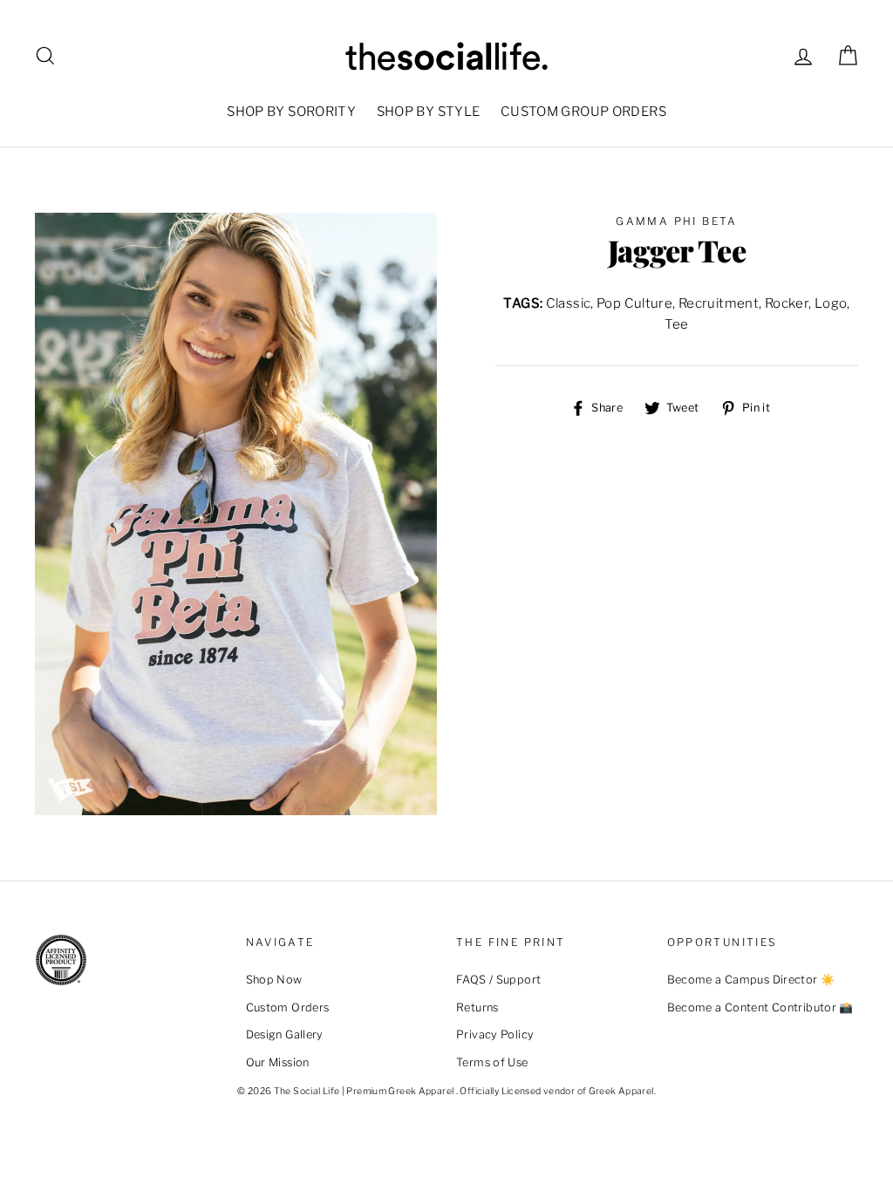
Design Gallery (285, 1034)
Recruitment (718, 303)
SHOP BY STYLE (429, 111)
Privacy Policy (495, 1034)
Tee (676, 324)
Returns (477, 1007)
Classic (568, 303)
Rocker (786, 303)
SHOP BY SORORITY (291, 111)
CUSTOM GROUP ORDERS (583, 111)
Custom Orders (288, 1007)
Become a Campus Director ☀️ (751, 979)
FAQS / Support (498, 979)
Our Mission (278, 1062)
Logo (831, 303)
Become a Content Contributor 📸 (760, 1007)
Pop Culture (634, 303)
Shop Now (274, 979)
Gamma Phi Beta (677, 221)
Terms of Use (492, 1062)
